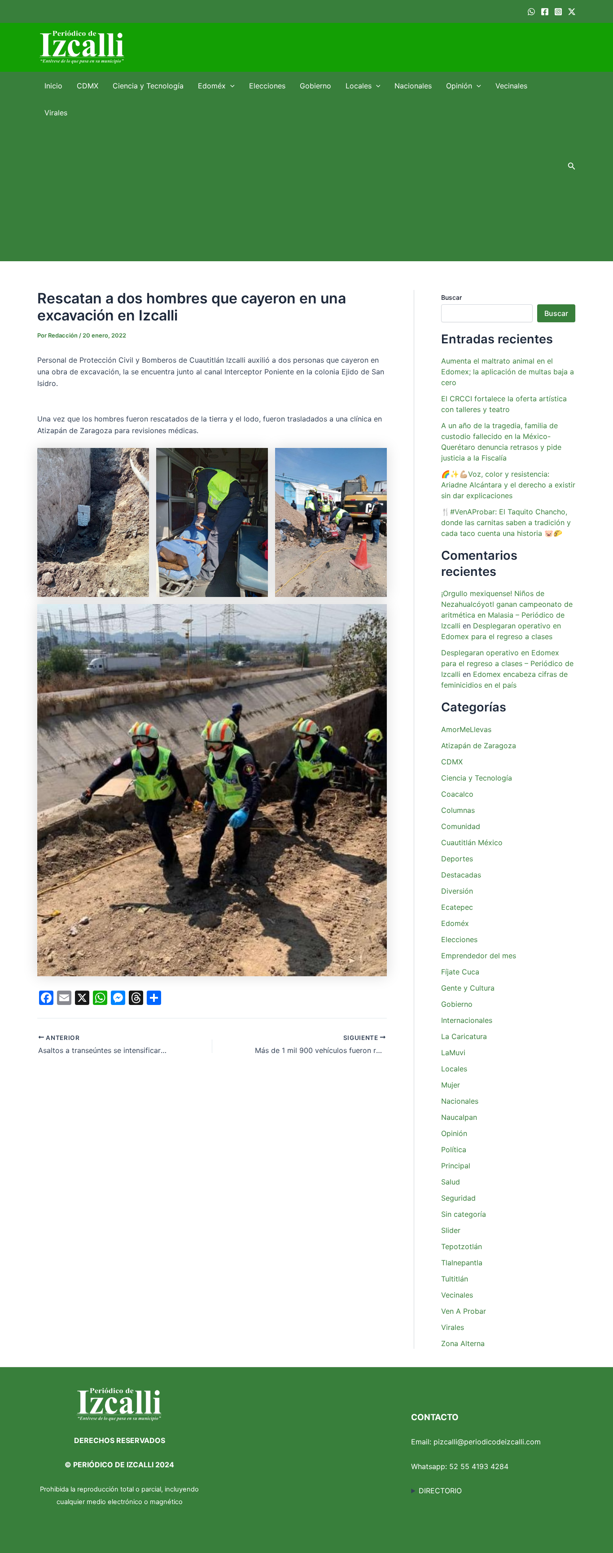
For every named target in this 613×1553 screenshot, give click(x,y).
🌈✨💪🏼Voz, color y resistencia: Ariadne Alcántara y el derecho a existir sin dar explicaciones (508, 484)
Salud (450, 1181)
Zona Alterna (463, 1343)
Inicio (53, 85)
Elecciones (267, 85)
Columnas (458, 810)
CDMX (87, 85)
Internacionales (466, 1020)
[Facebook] (545, 12)
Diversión (457, 890)
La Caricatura (464, 1036)
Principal (455, 1165)
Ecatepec (457, 907)
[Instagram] (558, 12)
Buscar (451, 297)
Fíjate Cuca (460, 971)
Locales (359, 85)
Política (453, 1149)
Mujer (450, 1084)
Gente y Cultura (468, 987)
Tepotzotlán (461, 1246)
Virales (55, 112)
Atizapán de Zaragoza (478, 745)
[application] (230, 85)
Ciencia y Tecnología (148, 85)
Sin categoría (463, 1214)
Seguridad (458, 1197)
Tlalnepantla (461, 1262)
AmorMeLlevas (466, 729)
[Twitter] (572, 12)
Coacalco (457, 794)
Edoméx (212, 85)
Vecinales (511, 85)
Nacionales (413, 85)
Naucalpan (459, 1117)
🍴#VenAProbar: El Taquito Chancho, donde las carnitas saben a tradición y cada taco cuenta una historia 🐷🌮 (506, 522)
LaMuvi (453, 1052)
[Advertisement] (298, 193)
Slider (450, 1230)
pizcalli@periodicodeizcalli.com (487, 1441)
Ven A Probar (463, 1311)
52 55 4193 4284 (478, 1466)
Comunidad (460, 826)
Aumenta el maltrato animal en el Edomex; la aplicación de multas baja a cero (507, 371)
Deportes (457, 858)
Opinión (459, 85)
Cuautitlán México (472, 842)
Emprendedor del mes (478, 955)
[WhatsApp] (531, 12)
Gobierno (315, 85)
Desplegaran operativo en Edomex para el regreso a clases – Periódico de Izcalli (507, 663)
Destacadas (461, 874)
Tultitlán (454, 1278)
